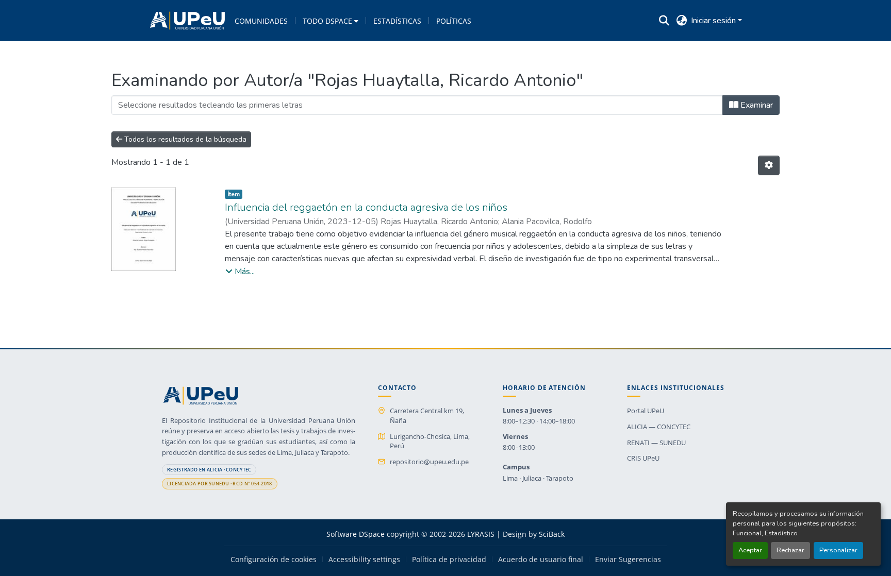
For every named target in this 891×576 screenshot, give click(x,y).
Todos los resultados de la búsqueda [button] (184, 139)
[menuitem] (330, 20)
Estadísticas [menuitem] (397, 21)
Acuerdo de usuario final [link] (540, 559)
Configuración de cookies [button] (273, 559)
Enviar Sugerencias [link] (628, 559)
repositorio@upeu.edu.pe (429, 461)
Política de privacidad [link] (449, 559)
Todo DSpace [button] (327, 21)
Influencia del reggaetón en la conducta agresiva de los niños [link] (366, 207)
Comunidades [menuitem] (261, 21)
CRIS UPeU (643, 458)
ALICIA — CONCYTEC (658, 426)
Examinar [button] (755, 105)
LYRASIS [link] (480, 534)
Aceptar (750, 550)
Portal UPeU (645, 410)
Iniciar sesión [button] (714, 20)
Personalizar (838, 550)
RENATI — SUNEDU (656, 442)
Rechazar (790, 550)
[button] (187, 20)
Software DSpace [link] (355, 534)
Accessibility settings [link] (364, 559)
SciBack (552, 534)
